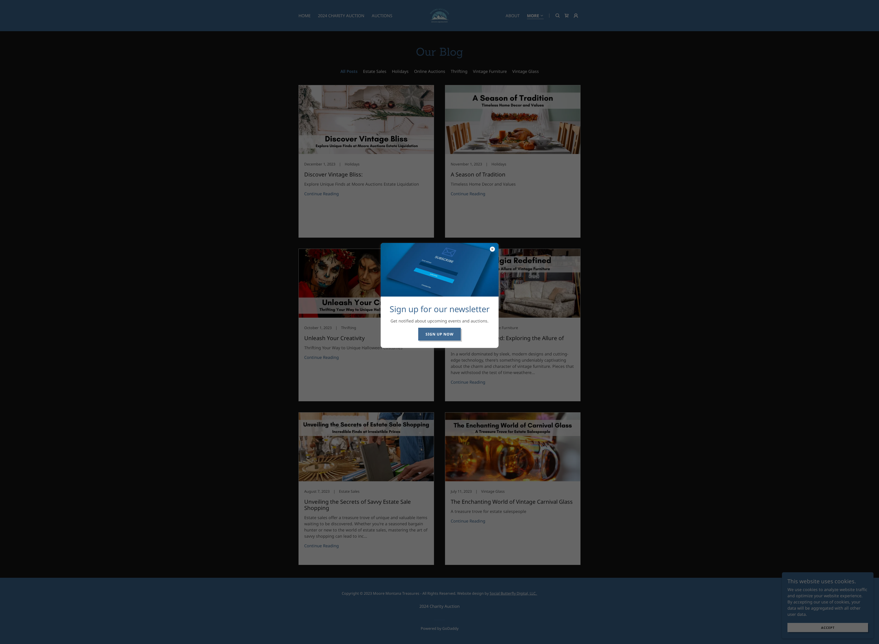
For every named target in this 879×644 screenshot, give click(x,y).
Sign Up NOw (439, 334)
